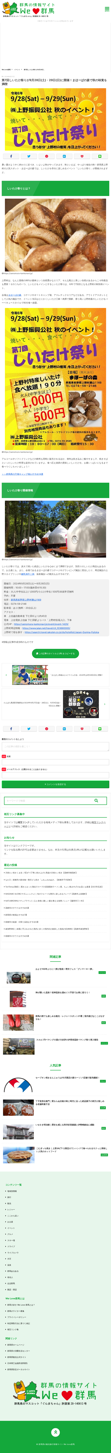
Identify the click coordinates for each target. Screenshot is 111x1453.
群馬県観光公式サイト (16, 1357)
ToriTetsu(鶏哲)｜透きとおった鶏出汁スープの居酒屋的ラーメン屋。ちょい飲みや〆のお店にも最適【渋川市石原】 (54, 887)
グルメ (10, 1234)
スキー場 (11, 1240)
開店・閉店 (12, 1289)
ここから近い (13, 1216)
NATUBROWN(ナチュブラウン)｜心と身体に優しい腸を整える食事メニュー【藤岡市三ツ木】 (45, 901)
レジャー (11, 1209)
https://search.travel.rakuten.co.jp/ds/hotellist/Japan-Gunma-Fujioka (62, 632)
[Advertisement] (55, 44)
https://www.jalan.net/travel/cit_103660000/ (46, 628)
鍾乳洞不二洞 (27, 574)
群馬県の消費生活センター (18, 1351)
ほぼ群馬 (11, 1283)
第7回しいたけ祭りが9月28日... (34, 69)
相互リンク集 (13, 1329)
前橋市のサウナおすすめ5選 (17, 936)
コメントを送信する (56, 784)
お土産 (10, 1222)
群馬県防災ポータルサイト (18, 1369)
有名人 (10, 1277)
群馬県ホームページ (15, 1345)
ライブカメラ (13, 1252)
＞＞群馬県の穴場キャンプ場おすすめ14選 (22, 474)
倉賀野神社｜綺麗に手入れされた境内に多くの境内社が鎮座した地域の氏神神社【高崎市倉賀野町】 (47, 929)
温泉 (9, 1265)
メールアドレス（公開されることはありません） (27, 769)
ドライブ (11, 1246)
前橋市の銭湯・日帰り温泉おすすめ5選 (21, 922)
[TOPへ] (55, 1432)
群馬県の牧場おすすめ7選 (16, 915)
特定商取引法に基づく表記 (18, 1323)
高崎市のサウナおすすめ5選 (17, 908)
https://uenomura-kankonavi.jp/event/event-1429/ (41, 624)
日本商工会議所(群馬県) (17, 1363)
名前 (9, 756)
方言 (9, 1259)
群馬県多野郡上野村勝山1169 (26, 599)
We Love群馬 (6, 69)
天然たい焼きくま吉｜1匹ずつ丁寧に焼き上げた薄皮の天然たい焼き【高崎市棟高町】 (41, 873)
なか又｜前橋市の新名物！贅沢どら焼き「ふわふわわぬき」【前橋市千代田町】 (39, 880)
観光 (9, 1203)
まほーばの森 (14, 295)
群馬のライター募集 (15, 1311)
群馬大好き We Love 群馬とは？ (21, 1305)
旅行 (9, 1197)
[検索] (96, 800)
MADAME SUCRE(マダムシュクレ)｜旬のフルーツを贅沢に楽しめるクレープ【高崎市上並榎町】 (46, 894)
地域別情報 (12, 1191)
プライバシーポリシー (16, 1317)
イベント (17, 69)
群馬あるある (13, 1271)
